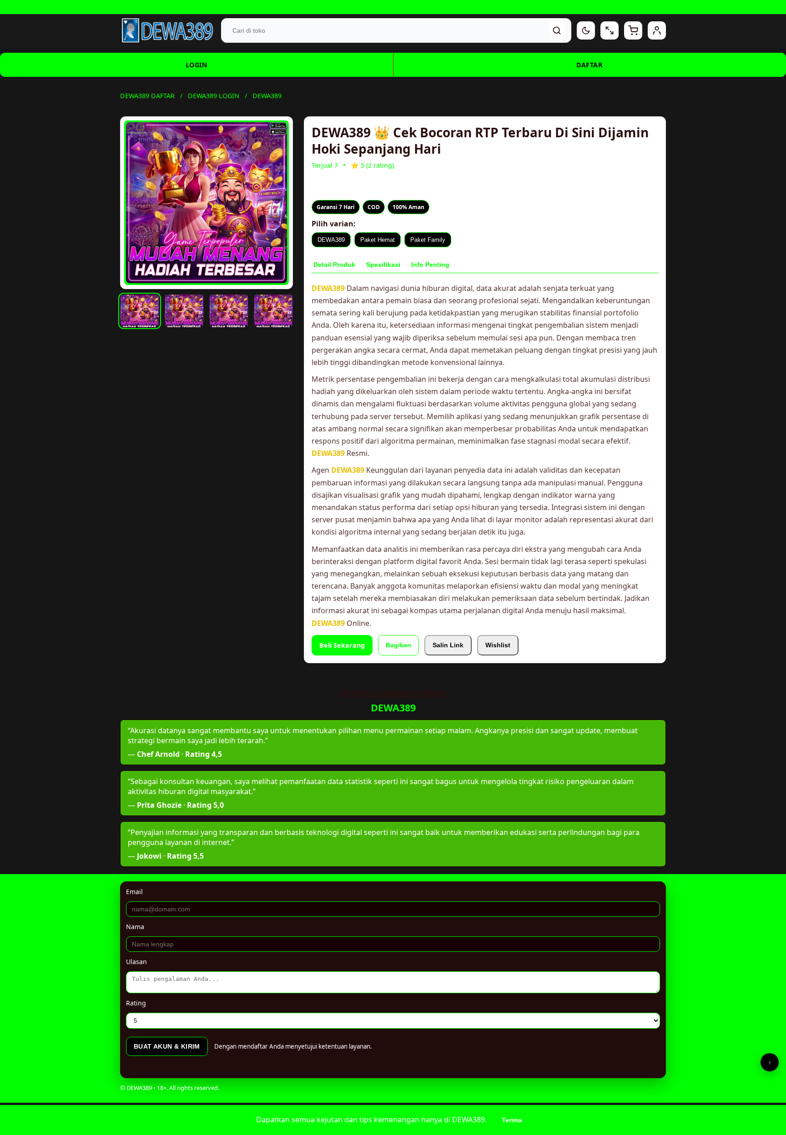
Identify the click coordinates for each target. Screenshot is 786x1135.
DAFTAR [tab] (589, 64)
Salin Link (448, 645)
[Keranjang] (633, 30)
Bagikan (398, 645)
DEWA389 (331, 239)
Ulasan (136, 961)
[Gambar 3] (228, 311)
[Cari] (557, 30)
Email (134, 891)
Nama (135, 926)
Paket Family (427, 239)
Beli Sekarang (342, 645)
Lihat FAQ (459, 7)
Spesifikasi (383, 264)
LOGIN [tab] (197, 64)
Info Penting (430, 264)
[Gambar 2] (184, 311)
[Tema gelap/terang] (586, 30)
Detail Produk (334, 264)
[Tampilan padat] (609, 30)
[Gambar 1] (139, 311)
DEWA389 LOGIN (213, 95)
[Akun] (657, 30)
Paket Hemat (377, 239)
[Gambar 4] (273, 311)
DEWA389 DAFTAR (147, 95)
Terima (512, 1120)
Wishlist (497, 645)
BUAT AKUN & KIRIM (167, 1046)
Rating (136, 1003)
